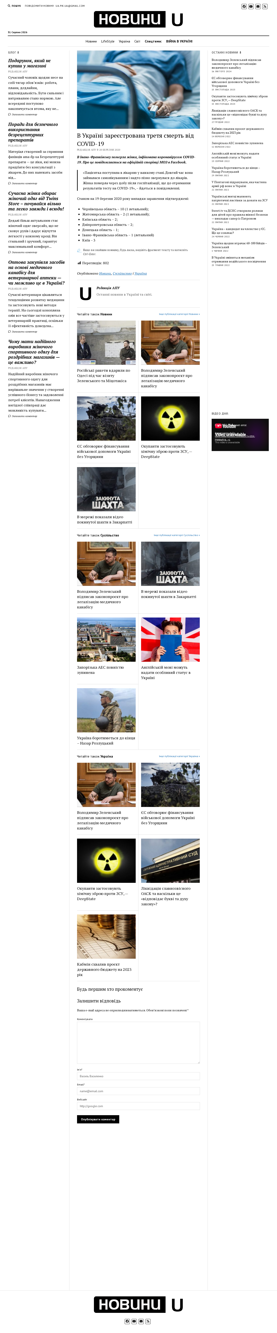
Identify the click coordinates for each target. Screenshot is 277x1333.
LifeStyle (107, 41)
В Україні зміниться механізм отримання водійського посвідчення (239, 259)
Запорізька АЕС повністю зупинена (100, 670)
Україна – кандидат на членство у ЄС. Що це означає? (239, 231)
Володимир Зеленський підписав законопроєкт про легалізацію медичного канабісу (166, 378)
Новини (91, 41)
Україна (124, 41)
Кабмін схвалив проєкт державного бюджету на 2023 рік (104, 969)
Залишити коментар (24, 114)
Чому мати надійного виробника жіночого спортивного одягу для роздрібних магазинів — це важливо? (34, 352)
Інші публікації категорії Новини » (179, 314)
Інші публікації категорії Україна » (179, 756)
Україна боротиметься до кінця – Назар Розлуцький (106, 740)
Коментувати (85, 1019)
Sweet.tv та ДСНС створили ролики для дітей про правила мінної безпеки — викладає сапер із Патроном (240, 214)
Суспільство (122, 273)
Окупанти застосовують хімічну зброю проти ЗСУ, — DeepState (166, 451)
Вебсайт (82, 1099)
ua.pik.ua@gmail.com (70, 5)
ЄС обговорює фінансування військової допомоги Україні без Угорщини (104, 451)
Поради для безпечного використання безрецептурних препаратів (33, 132)
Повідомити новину (39, 5)
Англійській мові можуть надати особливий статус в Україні (166, 672)
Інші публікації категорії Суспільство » (177, 535)
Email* (81, 1084)
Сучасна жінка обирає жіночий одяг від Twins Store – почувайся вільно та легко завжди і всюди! (36, 201)
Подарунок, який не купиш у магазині (29, 63)
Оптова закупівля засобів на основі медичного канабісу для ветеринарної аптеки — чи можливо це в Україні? (36, 272)
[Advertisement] (244, 340)
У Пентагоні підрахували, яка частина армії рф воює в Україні (239, 184)
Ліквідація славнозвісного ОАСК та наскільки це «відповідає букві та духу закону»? (165, 896)
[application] (240, 435)
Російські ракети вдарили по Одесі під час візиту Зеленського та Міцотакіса (103, 375)
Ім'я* (79, 1069)
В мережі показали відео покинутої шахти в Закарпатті (104, 519)
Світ (137, 41)
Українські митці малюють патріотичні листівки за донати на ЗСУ (240, 198)
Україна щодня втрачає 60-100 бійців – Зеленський (239, 245)
